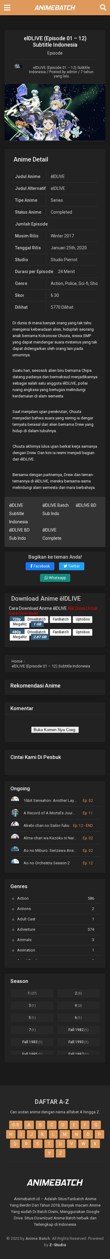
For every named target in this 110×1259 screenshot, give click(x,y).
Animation (55, 950)
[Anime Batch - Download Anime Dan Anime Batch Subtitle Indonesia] (55, 11)
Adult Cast (55, 919)
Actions (55, 908)
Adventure (55, 929)
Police (71, 283)
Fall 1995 (32, 1054)
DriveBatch (37, 619)
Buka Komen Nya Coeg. (55, 729)
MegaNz (20, 624)
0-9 (16, 1124)
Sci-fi (83, 283)
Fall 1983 (32, 1042)
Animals (55, 939)
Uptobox (83, 619)
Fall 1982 (78, 1030)
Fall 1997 (78, 1054)
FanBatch (61, 619)
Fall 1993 (78, 1042)
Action (57, 283)
